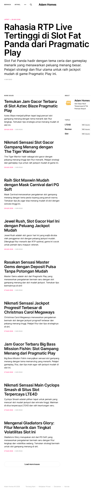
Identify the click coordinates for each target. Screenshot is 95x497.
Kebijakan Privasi (45, 486)
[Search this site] (31, 4)
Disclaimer (57, 486)
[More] (25, 4)
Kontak (67, 486)
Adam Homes (47, 4)
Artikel (17, 4)
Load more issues (32, 464)
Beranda (7, 4)
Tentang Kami (30, 486)
